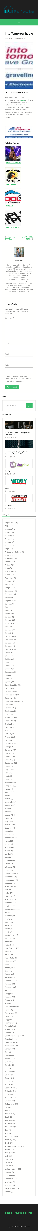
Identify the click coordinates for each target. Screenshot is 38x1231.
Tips (6, 1130)
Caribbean (9, 646)
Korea (7, 844)
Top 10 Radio (10, 1136)
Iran (6, 808)
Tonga (7, 1133)
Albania (8, 536)
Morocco (8, 922)
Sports (7, 1081)
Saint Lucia (9, 1039)
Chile (7, 653)
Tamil (7, 1117)
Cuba (7, 679)
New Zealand (10, 948)
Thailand (8, 1124)
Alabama (8, 529)
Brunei (7, 627)
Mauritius (8, 903)
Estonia (8, 727)
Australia (8, 571)
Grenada (8, 760)
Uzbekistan (9, 1175)
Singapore (9, 1055)
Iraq (6, 812)
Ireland (7, 815)
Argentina (9, 558)
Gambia (8, 740)
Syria (7, 1107)
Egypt (7, 714)
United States (10, 1169)
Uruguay (8, 1172)
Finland (8, 734)
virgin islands (10, 1188)
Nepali (7, 942)
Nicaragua (9, 961)
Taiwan (7, 1111)
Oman (7, 971)
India (7, 795)
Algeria (7, 539)
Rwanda (8, 1033)
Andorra (8, 545)
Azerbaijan (9, 578)
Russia (7, 1029)
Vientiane (8, 1182)
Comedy (8, 666)
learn (7, 857)
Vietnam (8, 1185)
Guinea (7, 766)
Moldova (8, 916)
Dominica (8, 698)
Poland (7, 1000)
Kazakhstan (9, 838)
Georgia (8, 747)
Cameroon (9, 640)
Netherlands (9, 945)
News (7, 951)
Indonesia (9, 802)
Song (7, 1068)
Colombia (8, 662)
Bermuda (8, 604)
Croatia (8, 675)
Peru (7, 990)
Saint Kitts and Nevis (13, 1036)
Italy (6, 821)
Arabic (7, 555)
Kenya (7, 841)
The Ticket (8, 505)
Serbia (7, 1052)
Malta (7, 893)
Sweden (8, 1101)
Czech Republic (11, 685)
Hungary (8, 789)
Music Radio (9, 935)
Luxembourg (10, 873)
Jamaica (8, 828)
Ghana (7, 753)
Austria (8, 575)
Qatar (7, 1016)
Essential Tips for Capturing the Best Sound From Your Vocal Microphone (17, 453)
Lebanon (8, 860)
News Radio (9, 958)
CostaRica (9, 672)
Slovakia (8, 1059)
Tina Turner (9, 1127)
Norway (8, 968)
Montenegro (9, 919)
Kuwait (7, 851)
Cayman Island (10, 649)
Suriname (8, 1098)
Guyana (8, 769)
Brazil (7, 623)
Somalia (8, 1065)
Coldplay (8, 659)
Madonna (8, 883)
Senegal (8, 1049)
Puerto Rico (9, 1013)
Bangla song (10, 588)
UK (6, 1162)
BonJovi (8, 617)
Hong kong (9, 786)
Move (7, 925)
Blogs (7, 610)
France (7, 737)
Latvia (7, 854)
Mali (6, 890)
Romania (8, 1026)
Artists (7, 565)
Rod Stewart (9, 1023)
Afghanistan (9, 523)
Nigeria (7, 964)
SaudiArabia (9, 1046)
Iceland (8, 792)
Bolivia (7, 614)
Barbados (8, 594)
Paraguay (8, 987)
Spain (7, 1078)
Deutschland (10, 692)
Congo (7, 669)
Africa (7, 526)
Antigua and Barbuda (13, 552)
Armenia (8, 562)
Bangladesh (9, 591)
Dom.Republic (10, 695)
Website (8, 365)
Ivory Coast (9, 825)
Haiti (7, 773)
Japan (7, 831)
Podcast (8, 997)
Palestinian (9, 981)
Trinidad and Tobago (13, 1146)
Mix (6, 912)
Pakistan (8, 977)
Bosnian (8, 620)
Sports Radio (10, 1088)
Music (7, 929)
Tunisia (8, 1149)
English (8, 724)
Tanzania (8, 1120)
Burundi (8, 633)
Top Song (8, 1140)
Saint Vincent (10, 1042)
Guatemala (9, 763)
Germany (8, 750)
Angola (7, 549)
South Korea (9, 1075)
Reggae (8, 1020)
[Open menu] (19, 22)
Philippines (9, 994)
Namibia (8, 938)
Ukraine (8, 1166)
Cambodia (9, 636)
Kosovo (8, 847)
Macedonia (9, 877)
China (7, 656)
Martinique (9, 899)
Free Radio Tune (19, 1213)
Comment (9, 318)
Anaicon (8, 542)
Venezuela (9, 1179)
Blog (6, 607)
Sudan (7, 1094)
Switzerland (9, 1104)
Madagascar (9, 880)
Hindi (7, 779)
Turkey (7, 1153)
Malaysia (8, 886)
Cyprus (8, 682)
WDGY (7, 488)
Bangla (7, 584)
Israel (7, 818)
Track (7, 1143)
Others (7, 974)
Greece (7, 757)
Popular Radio (10, 1007)
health (7, 776)
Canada (8, 643)
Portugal (8, 1010)
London (8, 870)
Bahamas (8, 581)
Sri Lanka (8, 1091)
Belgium (8, 601)
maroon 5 (8, 896)
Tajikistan (8, 1114)
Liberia (7, 864)
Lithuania (8, 867)
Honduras (9, 782)
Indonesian (9, 805)
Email (7, 354)
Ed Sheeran (9, 711)
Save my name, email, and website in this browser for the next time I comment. (19, 378)
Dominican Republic (12, 701)
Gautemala (9, 744)
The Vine (8, 471)
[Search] (29, 405)
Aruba (7, 568)
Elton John (9, 721)
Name (8, 343)
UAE (6, 1156)
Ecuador (8, 708)
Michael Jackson (11, 909)
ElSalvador (9, 718)
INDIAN (8, 799)
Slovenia (8, 1062)
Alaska (22, 100)
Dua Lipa (8, 705)
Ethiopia (8, 731)
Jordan (7, 834)
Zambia (8, 1192)
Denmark (8, 688)
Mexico (8, 906)
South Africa (10, 1072)
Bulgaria (8, 630)
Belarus (8, 597)
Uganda (8, 1159)
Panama (8, 984)
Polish (7, 1003)
